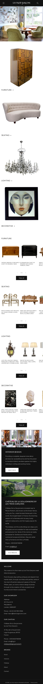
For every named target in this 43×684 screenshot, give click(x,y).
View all (21, 278)
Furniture (6, 90)
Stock (6, 654)
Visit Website (12, 552)
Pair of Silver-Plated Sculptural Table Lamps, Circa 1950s (28, 362)
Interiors (6, 659)
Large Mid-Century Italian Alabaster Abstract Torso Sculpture (28, 411)
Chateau (6, 663)
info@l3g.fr (13, 546)
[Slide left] (17, 273)
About (6, 667)
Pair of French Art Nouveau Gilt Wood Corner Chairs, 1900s (10, 312)
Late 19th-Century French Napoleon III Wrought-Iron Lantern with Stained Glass (10, 362)
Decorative (7, 226)
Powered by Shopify (24, 682)
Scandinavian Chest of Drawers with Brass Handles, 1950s (27, 264)
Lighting (5, 181)
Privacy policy (34, 682)
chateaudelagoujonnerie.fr (13, 644)
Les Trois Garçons (14, 682)
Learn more (12, 470)
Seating (5, 135)
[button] (4, 3)
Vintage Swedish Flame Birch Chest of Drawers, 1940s (10, 263)
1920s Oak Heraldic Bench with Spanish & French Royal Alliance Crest (28, 312)
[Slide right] (26, 273)
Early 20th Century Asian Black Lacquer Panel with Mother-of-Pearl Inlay (9, 411)
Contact (6, 671)
